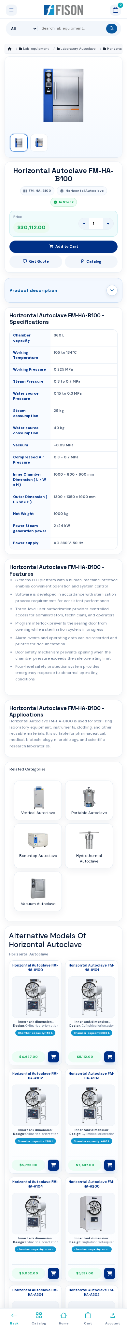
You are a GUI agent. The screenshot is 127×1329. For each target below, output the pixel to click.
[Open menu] (11, 10)
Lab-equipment (36, 48)
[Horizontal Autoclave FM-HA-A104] (35, 1213)
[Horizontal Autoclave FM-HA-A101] (92, 997)
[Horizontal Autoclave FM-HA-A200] (92, 1213)
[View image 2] (39, 142)
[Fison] (63, 10)
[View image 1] (19, 142)
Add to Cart (66, 246)
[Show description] (112, 290)
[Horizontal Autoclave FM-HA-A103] (92, 1105)
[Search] (111, 28)
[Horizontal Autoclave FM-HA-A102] (35, 1105)
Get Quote (39, 261)
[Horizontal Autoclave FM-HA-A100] (35, 997)
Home (9, 48)
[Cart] (115, 10)
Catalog (93, 261)
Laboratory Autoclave (78, 48)
